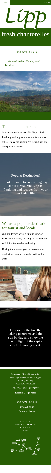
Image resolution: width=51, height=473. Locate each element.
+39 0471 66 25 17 (26, 402)
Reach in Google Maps (25, 393)
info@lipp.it (26, 406)
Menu (6, 2)
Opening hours (26, 411)
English (46, 2)
